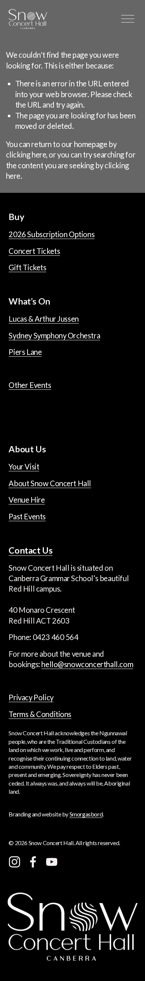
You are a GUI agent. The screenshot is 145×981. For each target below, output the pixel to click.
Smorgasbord (86, 814)
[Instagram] (14, 862)
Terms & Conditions (40, 714)
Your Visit (24, 466)
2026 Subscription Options (51, 234)
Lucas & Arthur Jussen (43, 318)
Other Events (30, 384)
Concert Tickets (34, 250)
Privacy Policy (31, 697)
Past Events (27, 516)
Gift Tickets (27, 267)
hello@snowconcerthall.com (87, 664)
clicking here (26, 154)
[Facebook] (33, 862)
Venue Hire (27, 499)
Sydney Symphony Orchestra (54, 335)
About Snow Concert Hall (50, 483)
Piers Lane (25, 351)
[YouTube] (52, 862)
